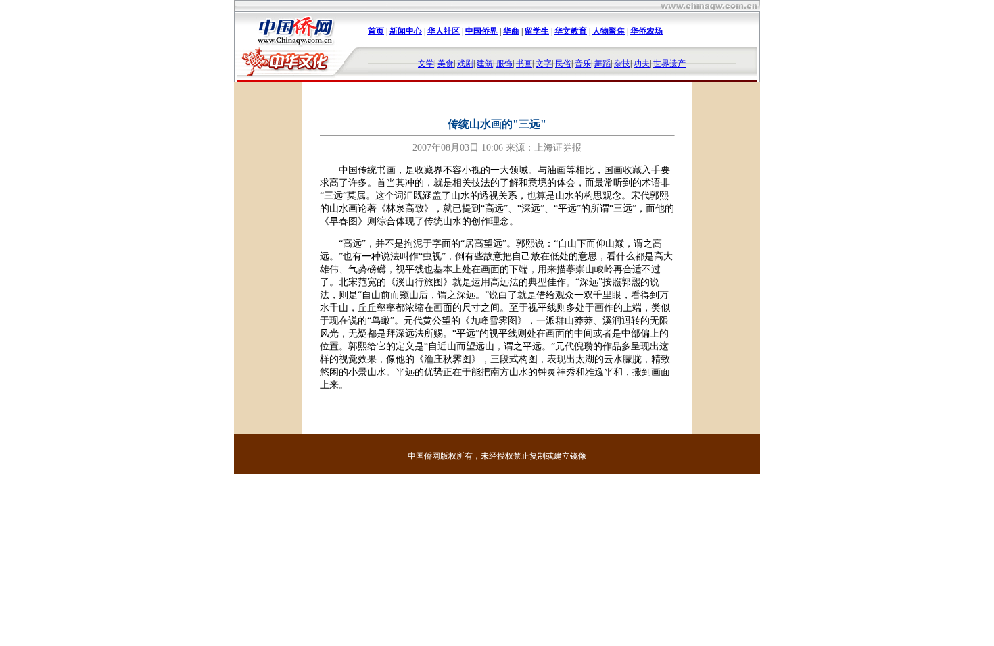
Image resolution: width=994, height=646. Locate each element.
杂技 (622, 63)
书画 (524, 63)
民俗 (563, 63)
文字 (544, 63)
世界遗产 (669, 63)
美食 (445, 63)
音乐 (583, 63)
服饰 (504, 63)
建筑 (485, 63)
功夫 (642, 63)
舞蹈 (602, 63)
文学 (426, 63)
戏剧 (465, 63)
